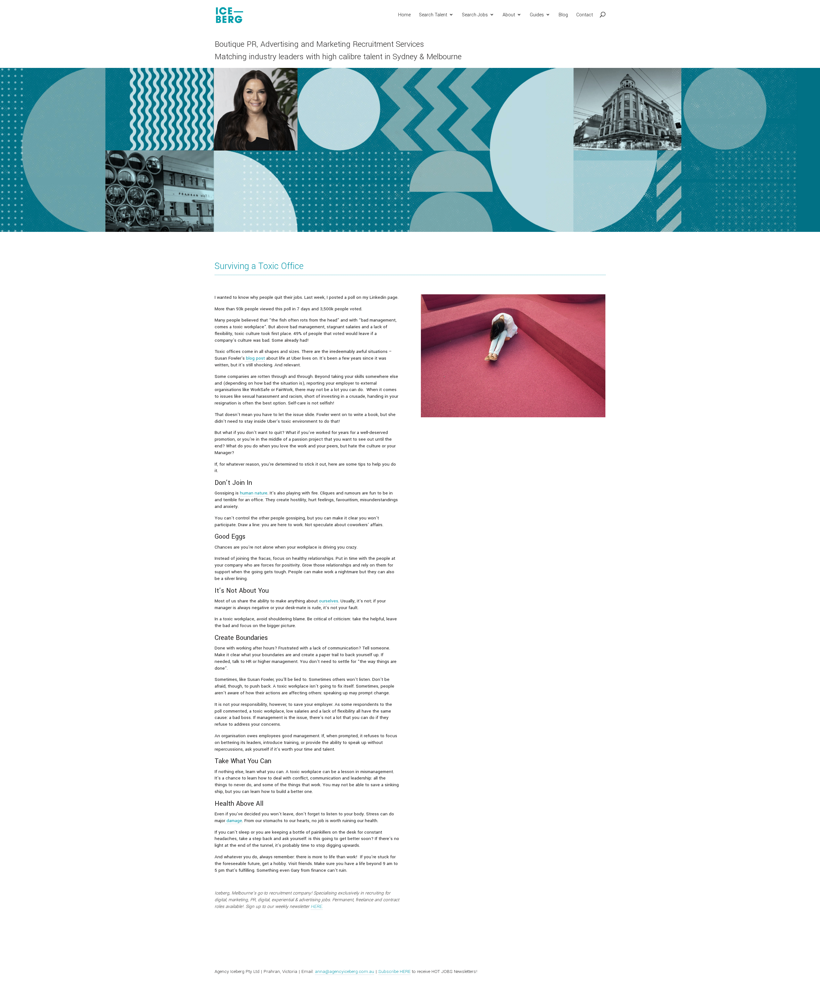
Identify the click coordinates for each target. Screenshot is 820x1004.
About (509, 15)
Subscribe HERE (394, 971)
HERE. (317, 906)
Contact (584, 15)
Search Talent (433, 15)
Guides (537, 15)
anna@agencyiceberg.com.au (344, 971)
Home (404, 15)
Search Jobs (475, 15)
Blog (563, 15)
